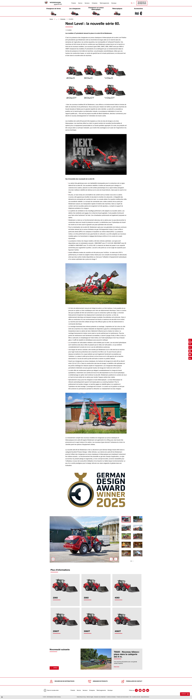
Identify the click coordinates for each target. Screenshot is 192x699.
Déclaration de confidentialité (100, 696)
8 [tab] (81, 563)
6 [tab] (73, 563)
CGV (130, 696)
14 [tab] (107, 563)
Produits (73, 3)
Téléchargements (104, 3)
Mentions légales (90, 696)
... (56, 19)
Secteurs (87, 3)
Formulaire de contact (134, 681)
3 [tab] (60, 563)
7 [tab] (77, 563)
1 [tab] (51, 563)
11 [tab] (94, 563)
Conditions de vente (136, 696)
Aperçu (55, 667)
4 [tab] (64, 563)
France (51, 19)
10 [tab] (90, 563)
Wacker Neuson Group (81, 696)
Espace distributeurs (145, 696)
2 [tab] (56, 563)
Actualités (71, 19)
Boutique (113, 3)
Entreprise (94, 3)
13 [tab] (103, 563)
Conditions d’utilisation (111, 696)
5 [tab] (68, 563)
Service (80, 3)
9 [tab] (86, 563)
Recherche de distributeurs (142, 3)
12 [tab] (98, 563)
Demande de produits (100, 681)
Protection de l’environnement (123, 696)
